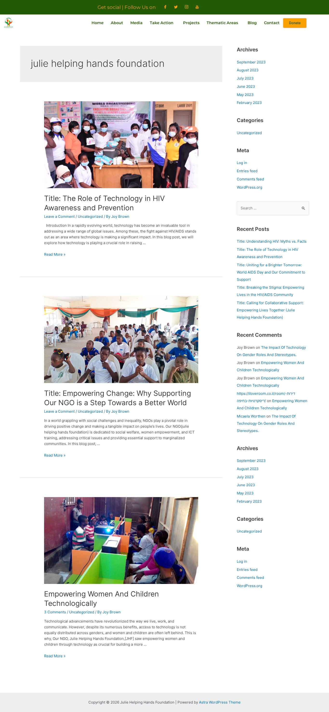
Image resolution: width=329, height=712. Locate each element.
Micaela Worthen (251, 416)
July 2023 (245, 78)
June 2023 (246, 86)
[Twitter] (176, 7)
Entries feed (247, 171)
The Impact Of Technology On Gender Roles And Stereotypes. (266, 423)
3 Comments (55, 612)
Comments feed (250, 179)
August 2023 (248, 70)
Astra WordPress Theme (220, 702)
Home (98, 23)
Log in (242, 162)
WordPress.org (249, 187)
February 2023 (249, 102)
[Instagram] (186, 7)
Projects (191, 23)
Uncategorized (90, 216)
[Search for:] (273, 208)
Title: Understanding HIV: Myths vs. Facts (272, 241)
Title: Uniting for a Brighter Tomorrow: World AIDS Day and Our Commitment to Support (271, 272)
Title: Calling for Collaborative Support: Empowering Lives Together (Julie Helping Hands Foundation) (270, 310)
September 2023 (251, 62)
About (117, 23)
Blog (252, 23)
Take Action (161, 23)
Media (136, 23)
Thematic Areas (222, 23)
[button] (162, 22)
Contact (272, 23)
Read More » (55, 254)
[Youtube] (197, 7)
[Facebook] (165, 7)
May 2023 (245, 94)
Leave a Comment (59, 216)
